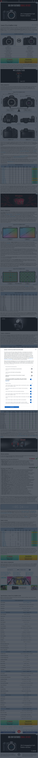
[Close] (36, 350)
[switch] (31, 368)
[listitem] (19, 366)
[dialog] (19, 379)
